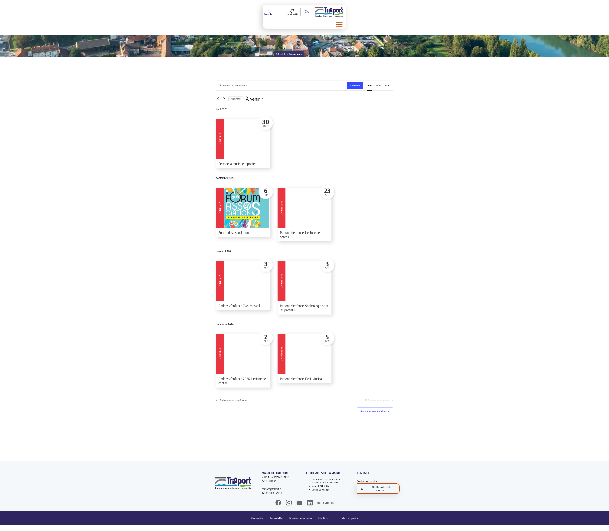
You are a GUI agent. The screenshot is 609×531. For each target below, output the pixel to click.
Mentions (323, 518)
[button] (268, 12)
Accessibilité (276, 518)
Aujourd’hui (236, 98)
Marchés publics (349, 518)
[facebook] (278, 503)
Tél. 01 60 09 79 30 (272, 493)
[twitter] (299, 503)
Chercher (355, 85)
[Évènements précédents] (218, 99)
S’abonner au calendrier (373, 411)
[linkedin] (310, 503)
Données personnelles (300, 518)
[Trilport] (329, 12)
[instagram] (289, 503)
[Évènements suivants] (224, 99)
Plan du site (257, 518)
